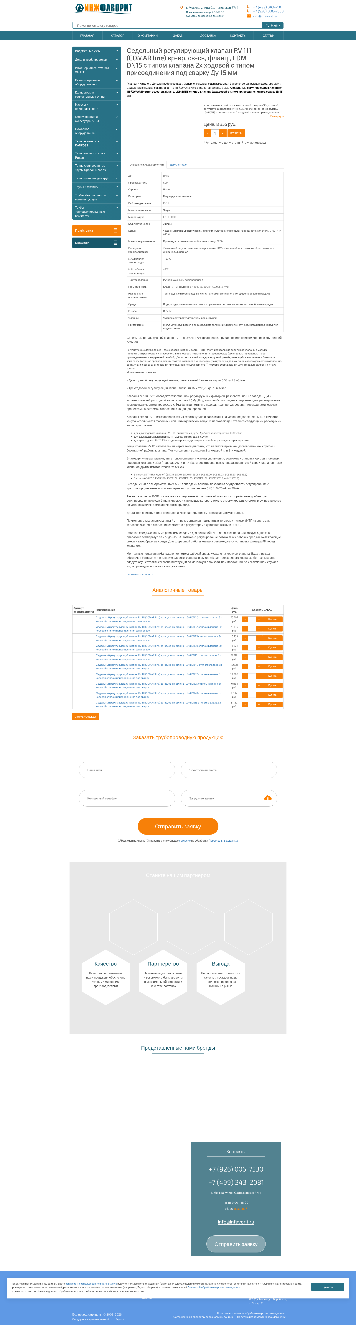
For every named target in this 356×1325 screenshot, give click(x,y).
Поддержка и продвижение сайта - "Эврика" (98, 1319)
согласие (185, 840)
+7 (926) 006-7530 (268, 11)
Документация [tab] (178, 164)
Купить (236, 133)
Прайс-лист (84, 230)
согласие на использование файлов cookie (91, 1283)
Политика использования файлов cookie (261, 1316)
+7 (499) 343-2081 (268, 7)
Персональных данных (223, 840)
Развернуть (277, 116)
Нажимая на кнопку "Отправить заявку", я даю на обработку (179, 840)
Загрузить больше (86, 716)
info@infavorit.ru (265, 16)
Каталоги (82, 243)
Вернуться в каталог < (140, 573)
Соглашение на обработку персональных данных (203, 1316)
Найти (275, 25)
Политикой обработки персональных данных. (215, 1287)
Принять (327, 1286)
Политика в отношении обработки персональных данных (251, 1313)
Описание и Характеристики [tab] (147, 164)
